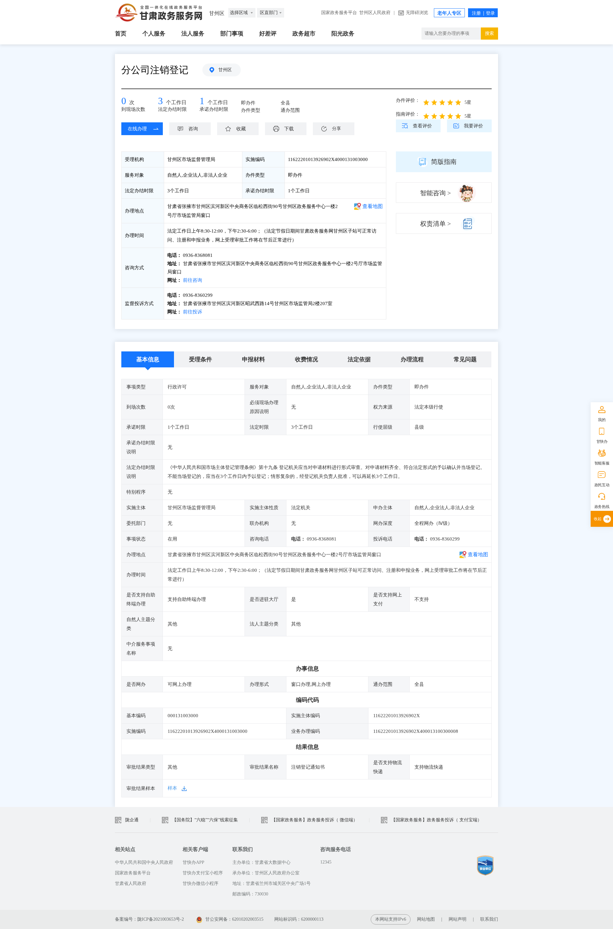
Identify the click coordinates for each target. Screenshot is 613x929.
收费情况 (306, 359)
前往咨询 (192, 280)
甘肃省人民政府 (130, 883)
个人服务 (153, 33)
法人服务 (192, 33)
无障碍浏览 (417, 12)
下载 (289, 128)
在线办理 (137, 128)
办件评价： (408, 100)
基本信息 (147, 359)
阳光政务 (342, 33)
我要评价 (473, 125)
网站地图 (426, 919)
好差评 (267, 33)
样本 (172, 788)
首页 (120, 33)
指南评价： (408, 114)
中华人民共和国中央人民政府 (144, 862)
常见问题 (465, 359)
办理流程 (412, 359)
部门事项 (231, 33)
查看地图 (372, 206)
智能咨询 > (435, 192)
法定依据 (359, 359)
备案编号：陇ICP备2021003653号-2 (149, 919)
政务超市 (303, 33)
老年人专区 (449, 13)
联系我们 (489, 919)
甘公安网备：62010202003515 (234, 919)
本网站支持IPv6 (390, 919)
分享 (336, 128)
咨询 (193, 128)
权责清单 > (435, 223)
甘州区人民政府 (374, 12)
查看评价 (422, 125)
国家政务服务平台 (339, 12)
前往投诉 (192, 311)
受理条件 (200, 359)
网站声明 (457, 919)
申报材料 (253, 359)
